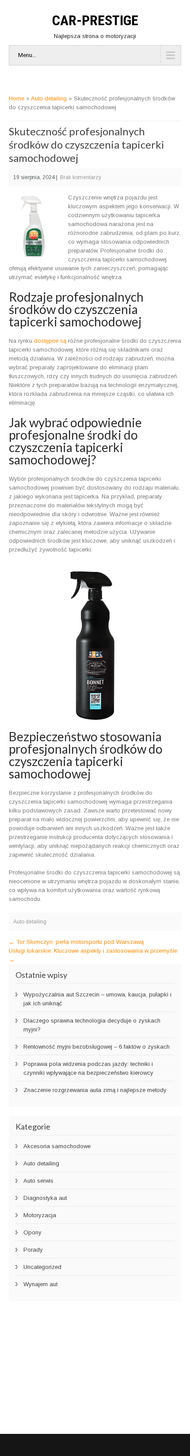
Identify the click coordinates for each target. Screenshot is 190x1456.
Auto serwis (38, 1180)
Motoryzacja (39, 1215)
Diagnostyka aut (45, 1198)
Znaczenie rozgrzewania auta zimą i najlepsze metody (95, 1090)
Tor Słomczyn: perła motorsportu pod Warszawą (76, 942)
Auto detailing (49, 98)
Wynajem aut (40, 1284)
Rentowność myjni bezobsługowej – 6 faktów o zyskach (96, 1046)
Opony (32, 1232)
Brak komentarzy (80, 177)
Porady (33, 1249)
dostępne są (50, 340)
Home (16, 98)
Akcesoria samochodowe (57, 1146)
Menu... (27, 55)
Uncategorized (42, 1267)
